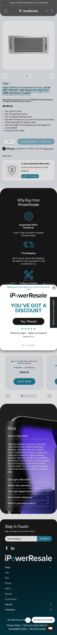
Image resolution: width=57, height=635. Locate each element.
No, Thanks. (28, 345)
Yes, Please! (28, 321)
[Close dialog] (54, 288)
